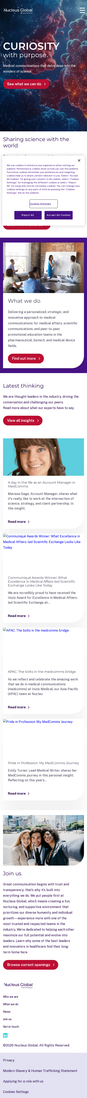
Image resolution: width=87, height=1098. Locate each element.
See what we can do (24, 84)
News (7, 1011)
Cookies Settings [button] (16, 1092)
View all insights (20, 420)
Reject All (28, 215)
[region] (43, 191)
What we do (10, 1004)
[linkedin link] (5, 1036)
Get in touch (11, 1026)
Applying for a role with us (23, 1081)
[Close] (79, 160)
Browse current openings (28, 965)
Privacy (9, 1060)
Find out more (24, 358)
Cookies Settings (40, 203)
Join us (7, 1019)
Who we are (10, 996)
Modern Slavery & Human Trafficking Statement (40, 1071)
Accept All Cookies (58, 215)
